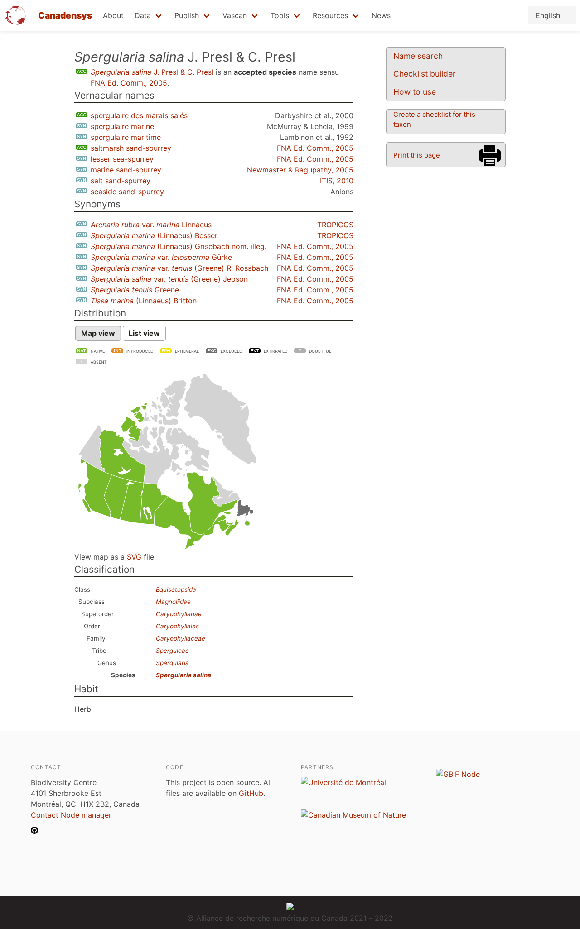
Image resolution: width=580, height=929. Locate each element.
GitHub (251, 793)
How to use (414, 91)
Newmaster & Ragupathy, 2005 (300, 169)
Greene (135, 289)
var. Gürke (161, 257)
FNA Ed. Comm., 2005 (129, 82)
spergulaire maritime (126, 137)
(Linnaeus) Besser (154, 235)
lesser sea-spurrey (122, 158)
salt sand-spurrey (120, 180)
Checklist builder (424, 73)
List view (144, 333)
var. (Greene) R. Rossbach (179, 268)
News (381, 15)
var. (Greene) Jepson (169, 278)
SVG (134, 556)
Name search (418, 56)
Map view (98, 333)
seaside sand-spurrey (127, 191)
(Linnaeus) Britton (144, 300)
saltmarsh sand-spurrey (131, 148)
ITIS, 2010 (336, 180)
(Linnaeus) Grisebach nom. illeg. (178, 246)
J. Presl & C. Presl (152, 72)
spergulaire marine (122, 126)
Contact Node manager (71, 814)
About (113, 15)
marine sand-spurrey (126, 169)
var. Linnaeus (151, 224)
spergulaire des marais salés (139, 115)
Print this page (416, 155)
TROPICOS (335, 224)
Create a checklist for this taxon (434, 119)
